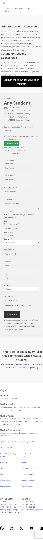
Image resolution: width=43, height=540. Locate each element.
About (24, 456)
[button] (21, 81)
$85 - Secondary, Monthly (20, 114)
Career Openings (28, 474)
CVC (6, 221)
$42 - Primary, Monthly (21, 110)
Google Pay (15, 154)
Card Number (10, 218)
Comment (8, 199)
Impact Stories (5, 487)
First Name (9, 163)
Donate (24, 462)
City (6, 273)
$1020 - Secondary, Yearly (20, 120)
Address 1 (9, 250)
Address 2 (8, 261)
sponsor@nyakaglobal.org (27, 367)
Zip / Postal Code (12, 296)
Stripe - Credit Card (18, 150)
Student (7, 98)
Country (8, 239)
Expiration (8, 232)
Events (2, 474)
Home (2, 456)
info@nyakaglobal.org (8, 510)
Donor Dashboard (28, 481)
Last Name (9, 175)
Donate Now (11, 143)
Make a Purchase (28, 487)
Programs (4, 462)
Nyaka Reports (5, 481)
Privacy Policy (29, 454)
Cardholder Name (11, 224)
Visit (1, 468)
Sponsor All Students (29, 468)
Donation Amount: (17, 107)
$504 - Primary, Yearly (18, 117)
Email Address (10, 187)
